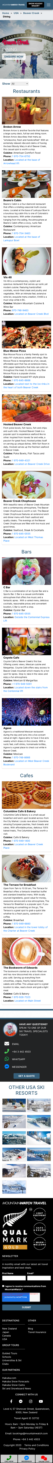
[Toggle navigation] (49, 5)
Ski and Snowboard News (16, 1388)
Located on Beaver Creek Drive (32, 463)
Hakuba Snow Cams (13, 1384)
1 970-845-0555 (21, 533)
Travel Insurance (37, 1332)
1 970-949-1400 (21, 840)
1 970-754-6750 (21, 156)
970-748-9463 (20, 310)
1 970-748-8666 (21, 757)
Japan (5, 1332)
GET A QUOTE (26, 1075)
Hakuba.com (9, 1377)
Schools (6, 1356)
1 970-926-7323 (21, 997)
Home (5, 13)
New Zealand (9, 1328)
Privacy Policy (27, 1448)
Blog (30, 1328)
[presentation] (5, 110)
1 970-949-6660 (21, 923)
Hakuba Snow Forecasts (15, 1381)
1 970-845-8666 (21, 380)
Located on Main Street (28, 1000)
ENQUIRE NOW (13, 56)
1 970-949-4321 (21, 460)
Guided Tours (9, 1353)
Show (6, 83)
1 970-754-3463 (21, 233)
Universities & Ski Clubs (11, 1362)
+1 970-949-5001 (22, 683)
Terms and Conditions (36, 1445)
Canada (6, 1335)
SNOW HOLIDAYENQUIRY (36, 4)
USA (16, 13)
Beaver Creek (31, 13)
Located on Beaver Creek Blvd (32, 313)
